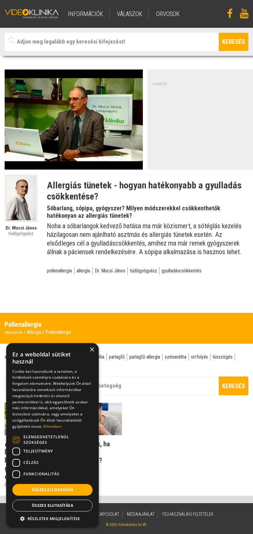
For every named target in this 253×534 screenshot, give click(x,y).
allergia (83, 271)
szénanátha (175, 357)
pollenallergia (59, 271)
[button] (52, 518)
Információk (14, 332)
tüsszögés (223, 357)
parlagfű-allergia (144, 357)
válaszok (129, 14)
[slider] (73, 165)
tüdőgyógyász (143, 271)
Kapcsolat (108, 514)
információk (85, 14)
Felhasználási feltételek (188, 514)
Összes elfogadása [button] (52, 489)
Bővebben (52, 426)
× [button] (91, 349)
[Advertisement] (202, 125)
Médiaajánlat (141, 514)
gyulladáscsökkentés (181, 271)
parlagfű (117, 357)
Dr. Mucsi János (110, 271)
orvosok (168, 14)
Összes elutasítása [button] (52, 505)
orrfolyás (199, 357)
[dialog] (52, 435)
